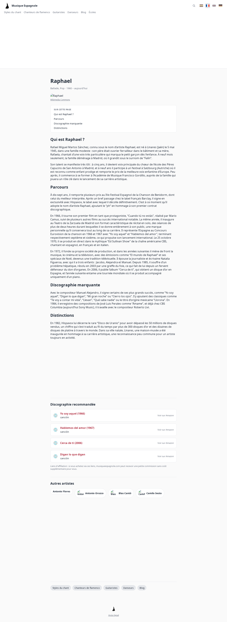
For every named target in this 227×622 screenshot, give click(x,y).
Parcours (59, 118)
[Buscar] (193, 5)
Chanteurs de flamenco (37, 12)
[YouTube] (113, 609)
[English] (214, 5)
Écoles (92, 12)
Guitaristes (59, 12)
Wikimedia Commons (60, 99)
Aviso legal (113, 615)
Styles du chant (12, 12)
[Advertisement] (113, 40)
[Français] (207, 5)
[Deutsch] (220, 5)
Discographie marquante (68, 123)
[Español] (201, 5)
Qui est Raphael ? (63, 114)
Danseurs (72, 12)
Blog (83, 12)
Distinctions (60, 128)
